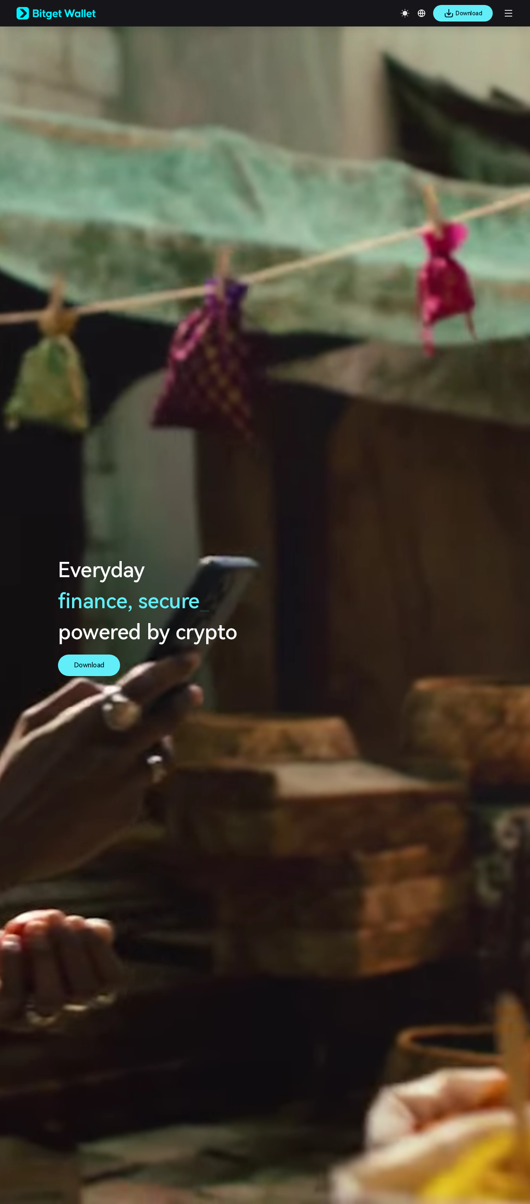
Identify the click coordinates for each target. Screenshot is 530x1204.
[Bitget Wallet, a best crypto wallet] (67, 13)
